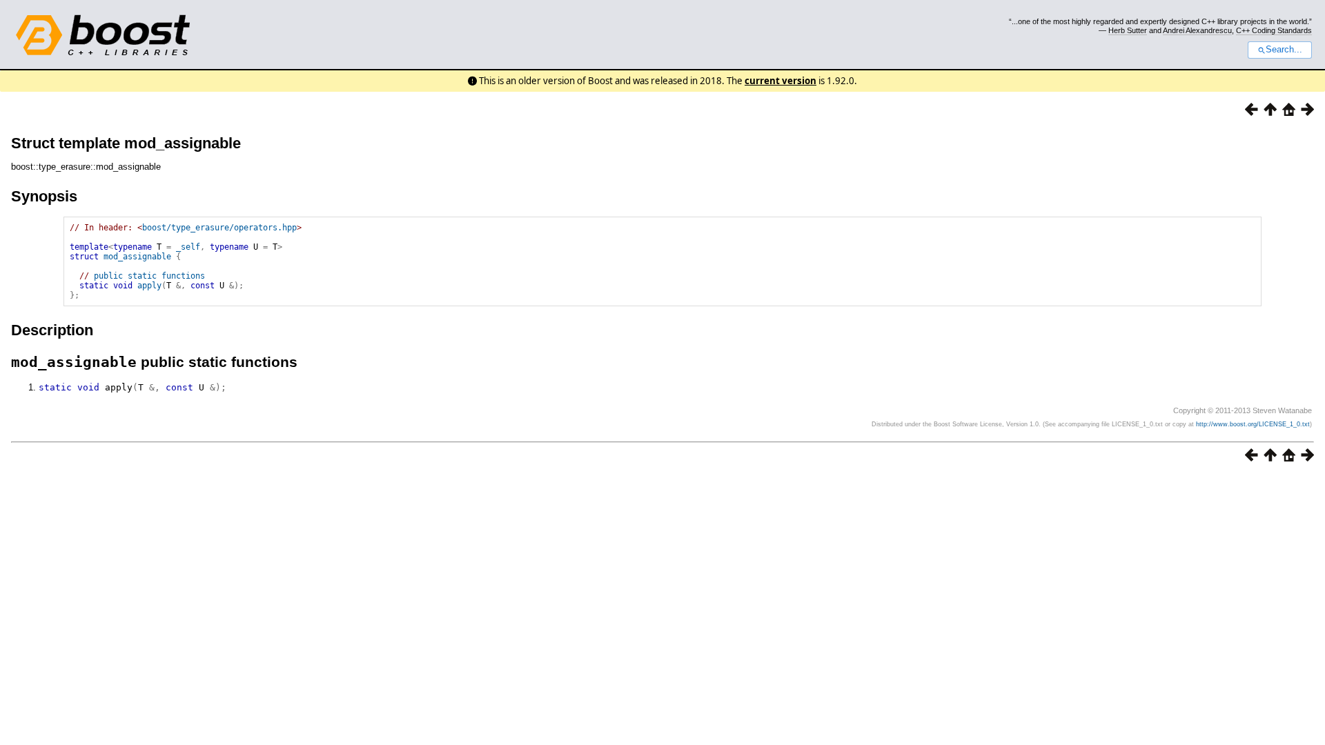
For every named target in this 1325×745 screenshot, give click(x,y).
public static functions (149, 276)
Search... (1284, 49)
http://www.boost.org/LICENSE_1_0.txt (1253, 424)
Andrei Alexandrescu (1197, 30)
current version (780, 80)
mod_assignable (137, 256)
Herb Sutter (1127, 30)
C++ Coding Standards (1274, 30)
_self (188, 247)
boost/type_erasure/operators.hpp (219, 227)
